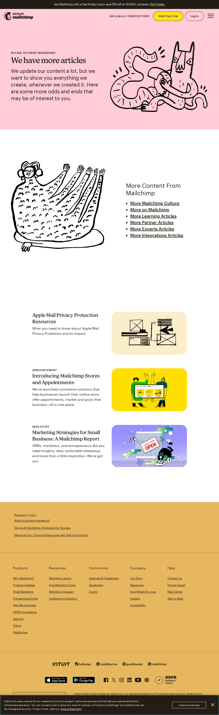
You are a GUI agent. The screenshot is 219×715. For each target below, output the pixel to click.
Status (17, 625)
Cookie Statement (70, 708)
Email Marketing (23, 591)
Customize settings (189, 705)
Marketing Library (60, 578)
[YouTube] (138, 679)
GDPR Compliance (25, 612)
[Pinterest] (147, 679)
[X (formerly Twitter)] (114, 679)
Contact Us (174, 578)
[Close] (212, 704)
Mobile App (20, 632)
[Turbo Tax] (83, 664)
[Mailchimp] (157, 665)
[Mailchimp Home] (18, 16)
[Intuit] (61, 664)
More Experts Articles (152, 228)
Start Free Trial (168, 16)
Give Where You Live (143, 591)
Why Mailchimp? (23, 578)
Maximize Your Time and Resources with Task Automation (51, 535)
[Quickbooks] (132, 665)
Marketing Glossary (61, 591)
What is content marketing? (32, 520)
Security (18, 619)
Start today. (157, 4)
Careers (135, 598)
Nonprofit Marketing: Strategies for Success (42, 528)
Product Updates (24, 585)
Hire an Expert (176, 585)
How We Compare (24, 605)
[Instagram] (122, 679)
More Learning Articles (153, 216)
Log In (194, 16)
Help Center (175, 591)
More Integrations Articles (156, 235)
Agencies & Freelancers (104, 578)
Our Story (136, 578)
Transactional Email (25, 598)
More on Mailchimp (149, 209)
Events (93, 591)
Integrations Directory (63, 598)
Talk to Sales (175, 598)
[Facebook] (106, 679)
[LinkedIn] (129, 679)
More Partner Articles (152, 222)
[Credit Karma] (106, 664)
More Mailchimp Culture (154, 203)
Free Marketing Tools (62, 585)
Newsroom (137, 585)
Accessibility (138, 605)
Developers (96, 585)
